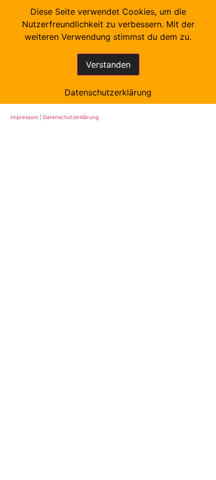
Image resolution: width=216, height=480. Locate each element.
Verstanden (108, 64)
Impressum (24, 117)
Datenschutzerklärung (71, 117)
